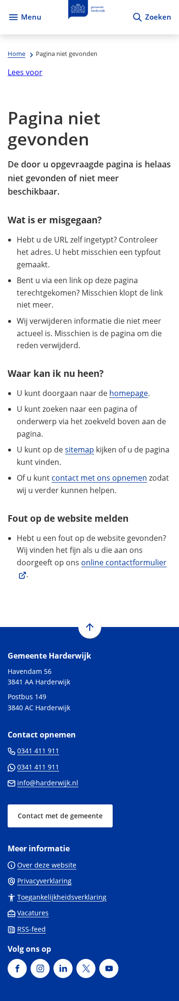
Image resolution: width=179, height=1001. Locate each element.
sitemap (79, 449)
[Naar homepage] (86, 17)
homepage (128, 393)
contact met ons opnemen (99, 478)
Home (16, 53)
